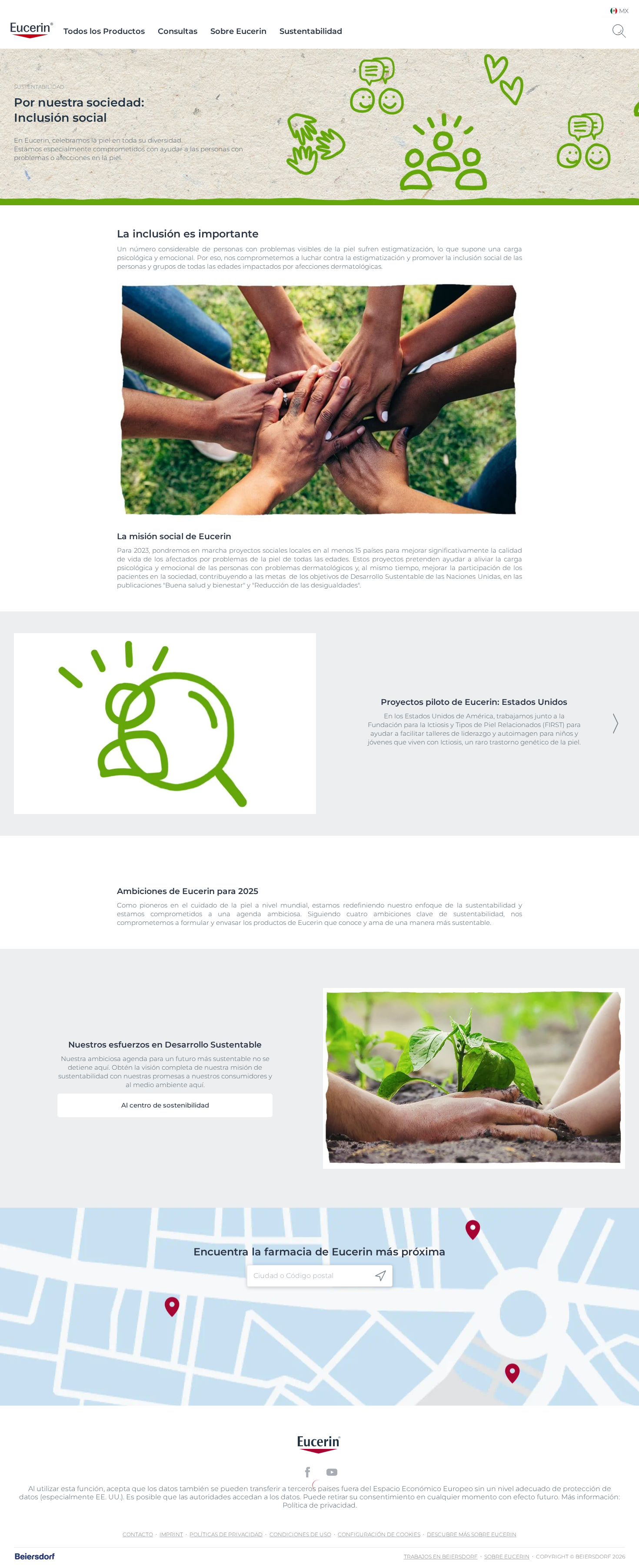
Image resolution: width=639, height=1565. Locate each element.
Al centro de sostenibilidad (165, 1105)
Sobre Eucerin (238, 31)
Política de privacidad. (320, 1505)
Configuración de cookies (379, 1534)
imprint (171, 1534)
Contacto (138, 1534)
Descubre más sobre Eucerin (471, 1534)
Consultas (177, 31)
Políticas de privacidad (226, 1534)
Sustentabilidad (311, 31)
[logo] (31, 31)
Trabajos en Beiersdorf (441, 1556)
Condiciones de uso (300, 1534)
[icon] (380, 1275)
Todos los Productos (104, 31)
